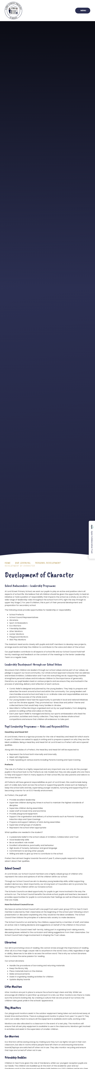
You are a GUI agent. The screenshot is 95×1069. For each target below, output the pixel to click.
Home (8, 562)
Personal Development (48, 562)
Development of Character (20, 565)
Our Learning (23, 562)
